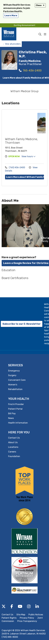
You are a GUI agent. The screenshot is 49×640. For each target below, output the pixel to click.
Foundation (14, 456)
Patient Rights (9, 618)
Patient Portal (15, 409)
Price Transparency (27, 621)
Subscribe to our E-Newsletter (21, 323)
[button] (45, 34)
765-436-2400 (32, 70)
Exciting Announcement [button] (24, 25)
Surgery (12, 375)
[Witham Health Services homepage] (13, 34)
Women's (12, 384)
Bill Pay (12, 413)
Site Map (20, 614)
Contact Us (14, 437)
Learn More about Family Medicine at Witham (25, 77)
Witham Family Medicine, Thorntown (21, 140)
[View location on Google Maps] (20, 123)
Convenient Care (16, 380)
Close (39, 5)
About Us (13, 442)
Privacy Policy (27, 618)
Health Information (18, 422)
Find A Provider (16, 404)
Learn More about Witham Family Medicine (25, 177)
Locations (13, 447)
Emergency (14, 370)
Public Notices (35, 614)
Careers (12, 451)
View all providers (13, 44)
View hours (27, 156)
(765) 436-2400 (17, 167)
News (11, 418)
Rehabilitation (15, 389)
